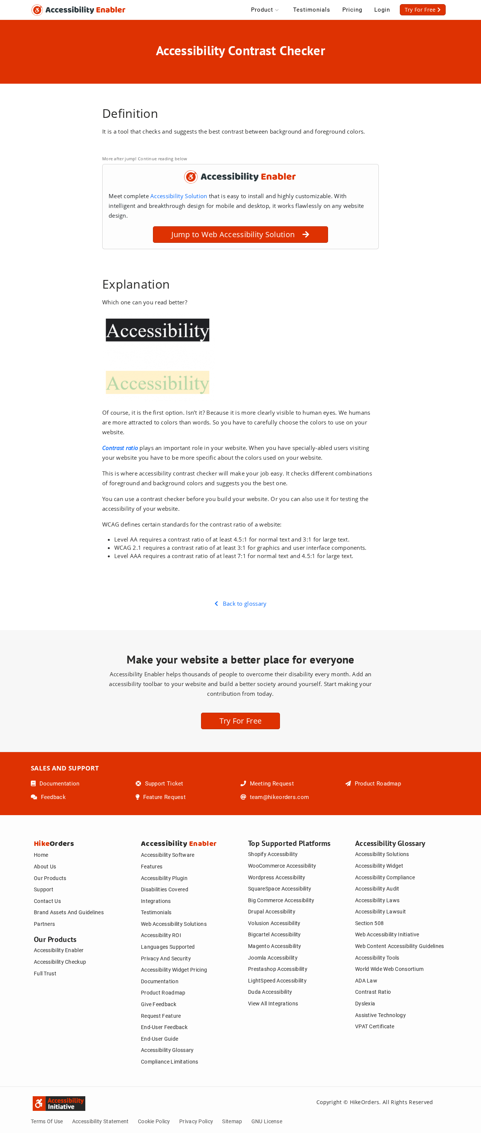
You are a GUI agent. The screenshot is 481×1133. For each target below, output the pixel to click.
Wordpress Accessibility (277, 877)
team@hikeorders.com (278, 797)
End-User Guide (159, 1039)
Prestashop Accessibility (277, 969)
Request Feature (161, 1016)
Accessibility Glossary (167, 1050)
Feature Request (163, 797)
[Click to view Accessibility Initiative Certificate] (38, 1101)
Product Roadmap (377, 783)
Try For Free (240, 721)
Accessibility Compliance (385, 877)
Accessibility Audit (377, 889)
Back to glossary (242, 603)
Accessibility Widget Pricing (174, 970)
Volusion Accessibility (274, 923)
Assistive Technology (380, 1015)
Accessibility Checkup (60, 962)
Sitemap (232, 1121)
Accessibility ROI (161, 935)
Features (151, 867)
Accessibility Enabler (58, 950)
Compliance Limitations (169, 1062)
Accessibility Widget (379, 866)
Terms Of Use (47, 1121)
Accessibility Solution (179, 196)
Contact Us (47, 901)
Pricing (352, 9)
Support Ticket (163, 783)
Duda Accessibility (270, 992)
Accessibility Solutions (382, 854)
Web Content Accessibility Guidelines (399, 946)
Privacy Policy (196, 1121)
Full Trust (45, 973)
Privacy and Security (166, 958)
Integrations (156, 901)
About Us (45, 867)
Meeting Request (271, 783)
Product (262, 9)
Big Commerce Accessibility (281, 900)
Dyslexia (365, 1004)
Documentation (58, 783)
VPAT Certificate (375, 1026)
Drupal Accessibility (271, 912)
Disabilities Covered (164, 889)
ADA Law (366, 981)
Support (43, 889)
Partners (44, 924)
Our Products (50, 878)
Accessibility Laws (377, 900)
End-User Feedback (164, 1027)
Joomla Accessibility (273, 958)
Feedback (52, 797)
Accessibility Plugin (164, 878)
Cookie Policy (154, 1121)
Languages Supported (168, 947)
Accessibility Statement (100, 1121)
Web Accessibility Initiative (387, 934)
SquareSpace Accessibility (279, 889)
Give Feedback (158, 1004)
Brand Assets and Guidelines (69, 912)
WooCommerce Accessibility (282, 866)
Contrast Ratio (373, 992)
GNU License (266, 1121)
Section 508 (369, 923)
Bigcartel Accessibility (274, 934)
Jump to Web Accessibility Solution (237, 234)
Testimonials (311, 9)
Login (382, 9)
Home (41, 855)
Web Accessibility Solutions (174, 924)
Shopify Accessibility (273, 854)
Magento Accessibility (274, 946)
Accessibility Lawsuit (380, 912)
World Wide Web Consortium (389, 969)
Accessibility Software (167, 855)
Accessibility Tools (377, 958)
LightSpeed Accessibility (277, 981)
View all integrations (273, 1004)
